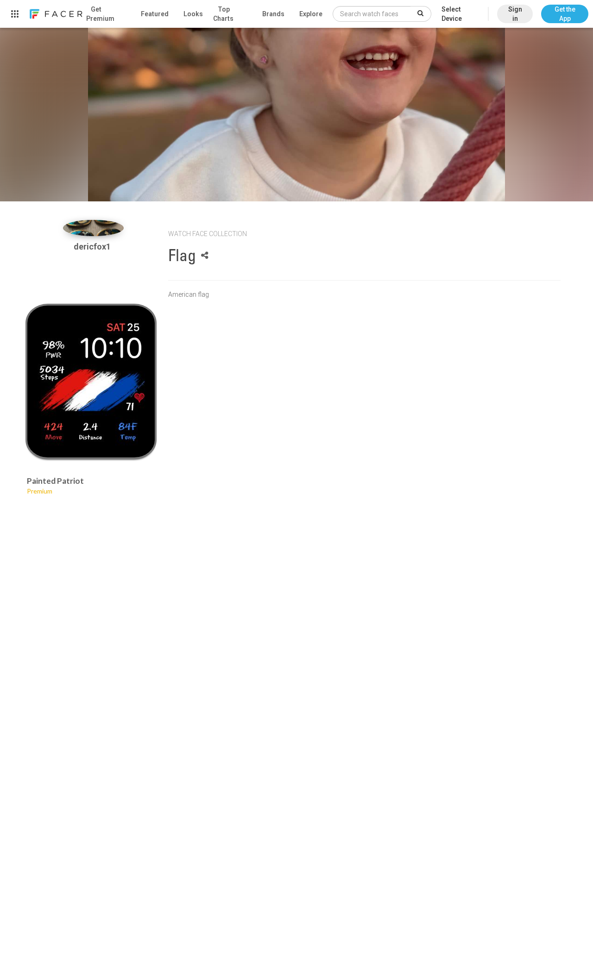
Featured (155, 14)
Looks (193, 14)
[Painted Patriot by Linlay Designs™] (91, 381)
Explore (310, 14)
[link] (55, 14)
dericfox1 (93, 246)
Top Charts (223, 14)
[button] (564, 9)
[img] (93, 228)
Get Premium (100, 14)
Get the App (565, 14)
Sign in (515, 14)
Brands (273, 14)
